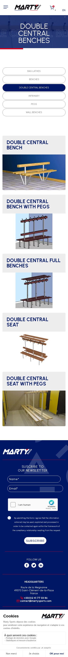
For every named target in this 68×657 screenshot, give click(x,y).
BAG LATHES (34, 71)
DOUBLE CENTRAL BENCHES (34, 87)
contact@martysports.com (35, 600)
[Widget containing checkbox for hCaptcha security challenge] (33, 504)
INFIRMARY (34, 95)
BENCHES (34, 79)
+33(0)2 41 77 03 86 (36, 597)
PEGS (34, 104)
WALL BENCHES (34, 112)
